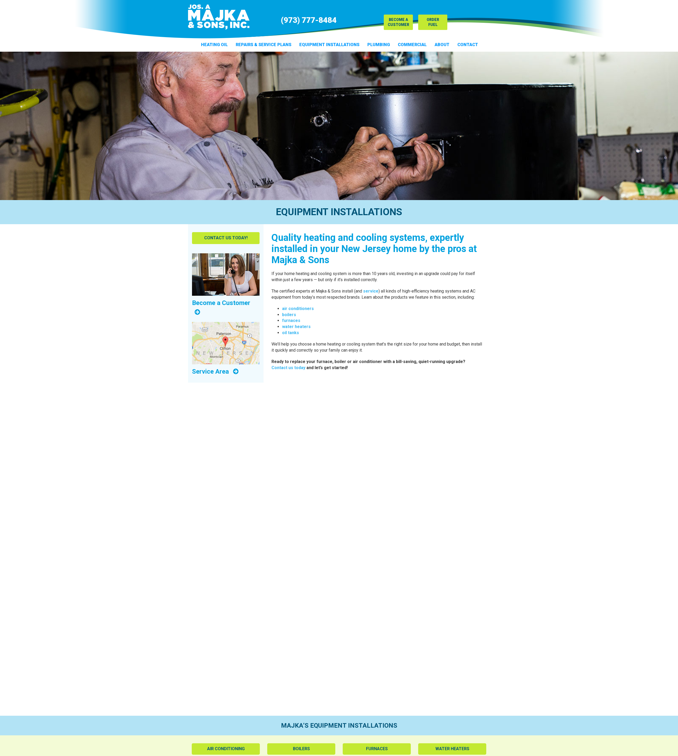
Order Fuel (433, 22)
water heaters (296, 326)
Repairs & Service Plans (263, 44)
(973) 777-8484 (309, 20)
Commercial (412, 44)
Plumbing (378, 44)
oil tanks (290, 332)
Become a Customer (398, 22)
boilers (289, 314)
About (442, 44)
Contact (467, 44)
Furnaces (377, 748)
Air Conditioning (226, 748)
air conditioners (298, 308)
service (370, 291)
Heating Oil (214, 44)
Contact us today (288, 367)
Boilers (301, 748)
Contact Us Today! (226, 237)
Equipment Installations (329, 44)
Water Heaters (452, 748)
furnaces (291, 320)
